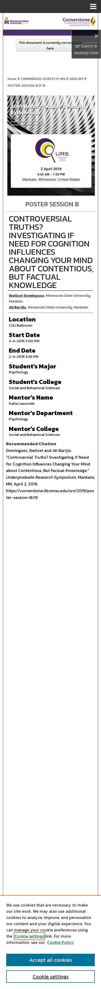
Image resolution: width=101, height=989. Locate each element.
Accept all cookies (50, 960)
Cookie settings (29, 936)
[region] (50, 942)
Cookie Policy (60, 942)
